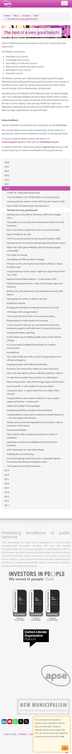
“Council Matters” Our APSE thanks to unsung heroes (33, 197)
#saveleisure (13, 352)
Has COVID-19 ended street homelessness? (28, 205)
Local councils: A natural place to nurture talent (30, 386)
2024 (6, 170)
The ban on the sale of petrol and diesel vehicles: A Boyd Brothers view (34, 265)
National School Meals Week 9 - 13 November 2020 (31, 279)
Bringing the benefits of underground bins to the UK (33, 307)
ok (65, 747)
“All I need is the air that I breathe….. (25, 466)
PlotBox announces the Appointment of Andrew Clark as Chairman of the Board (35, 424)
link (62, 736)
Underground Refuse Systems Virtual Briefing (29, 410)
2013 (6, 496)
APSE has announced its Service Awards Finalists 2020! (33, 238)
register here (49, 146)
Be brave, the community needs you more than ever (33, 368)
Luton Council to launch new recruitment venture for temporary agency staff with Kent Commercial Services (34, 326)
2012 (6, 500)
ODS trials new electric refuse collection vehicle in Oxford (35, 373)
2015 (6, 487)
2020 (6, 188)
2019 (6, 470)
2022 (6, 179)
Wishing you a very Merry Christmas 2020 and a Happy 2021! (34, 216)
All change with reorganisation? (22, 311)
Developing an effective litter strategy (25, 259)
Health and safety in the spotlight (23, 405)
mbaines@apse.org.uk (13, 141)
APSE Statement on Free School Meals (25, 449)
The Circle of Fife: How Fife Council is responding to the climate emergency (34, 358)
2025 (6, 166)
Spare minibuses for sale (19, 234)
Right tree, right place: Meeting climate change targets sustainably (34, 249)
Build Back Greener (16, 303)
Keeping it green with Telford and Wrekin (27, 364)
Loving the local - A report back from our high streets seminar (33, 392)
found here (61, 125)
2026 (6, 162)
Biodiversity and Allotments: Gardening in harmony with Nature (35, 293)
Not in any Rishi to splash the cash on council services (33, 229)
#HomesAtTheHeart (17, 429)
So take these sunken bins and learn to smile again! (32, 377)
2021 (6, 184)
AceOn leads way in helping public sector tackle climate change (34, 338)
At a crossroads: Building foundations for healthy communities (31, 346)
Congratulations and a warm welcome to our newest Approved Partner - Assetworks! (33, 400)
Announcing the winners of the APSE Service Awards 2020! (36, 201)
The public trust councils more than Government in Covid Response (35, 224)
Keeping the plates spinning (21, 332)
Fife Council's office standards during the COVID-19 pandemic (32, 436)
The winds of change (17, 254)
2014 (6, 492)
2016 (6, 483)
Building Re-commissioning (20, 454)
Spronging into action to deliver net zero (27, 298)
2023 (6, 175)
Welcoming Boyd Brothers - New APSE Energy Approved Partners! (35, 285)
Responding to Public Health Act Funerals (27, 320)
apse (7, 4)
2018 (6, 474)
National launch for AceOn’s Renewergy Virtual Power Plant (36, 242)
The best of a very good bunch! (22, 210)
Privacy (22, 734)
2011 (6, 505)
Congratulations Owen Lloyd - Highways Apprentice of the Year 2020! (36, 273)
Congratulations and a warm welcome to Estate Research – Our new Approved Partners (35, 416)
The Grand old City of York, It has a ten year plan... (31, 316)
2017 (6, 479)
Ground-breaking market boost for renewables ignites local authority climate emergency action (34, 460)
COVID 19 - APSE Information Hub (23, 192)
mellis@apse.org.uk (48, 141)
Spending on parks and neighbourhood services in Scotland (32, 443)
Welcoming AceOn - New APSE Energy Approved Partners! (35, 381)
